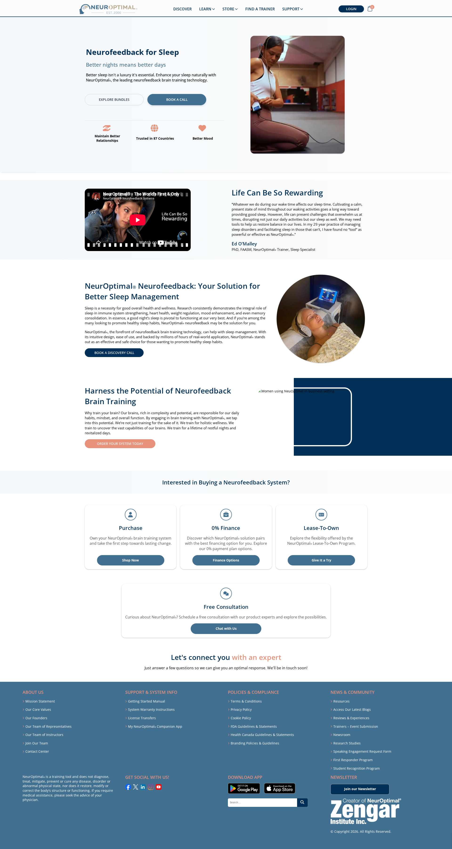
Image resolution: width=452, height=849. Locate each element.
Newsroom (341, 734)
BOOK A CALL (177, 99)
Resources (341, 701)
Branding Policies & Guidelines (255, 743)
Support (290, 9)
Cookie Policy (241, 718)
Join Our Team (36, 743)
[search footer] (302, 802)
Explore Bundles (114, 99)
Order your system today (120, 443)
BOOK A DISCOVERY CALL (114, 352)
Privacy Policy (241, 709)
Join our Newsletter (360, 789)
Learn (205, 9)
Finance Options (226, 560)
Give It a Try (321, 560)
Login (351, 9)
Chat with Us (226, 628)
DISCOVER (182, 9)
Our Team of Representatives (48, 726)
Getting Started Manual (146, 701)
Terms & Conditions (246, 701)
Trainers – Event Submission (355, 726)
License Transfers (142, 718)
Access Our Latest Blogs (352, 709)
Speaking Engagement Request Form (362, 751)
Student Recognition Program (356, 768)
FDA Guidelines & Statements (254, 726)
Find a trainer (260, 9)
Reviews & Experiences (351, 718)
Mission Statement (40, 701)
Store (228, 9)
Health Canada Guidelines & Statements (262, 734)
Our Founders (36, 718)
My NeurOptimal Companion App (155, 726)
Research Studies (347, 743)
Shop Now (130, 560)
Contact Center (37, 751)
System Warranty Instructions (151, 709)
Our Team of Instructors (44, 734)
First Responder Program (353, 760)
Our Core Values (38, 709)
